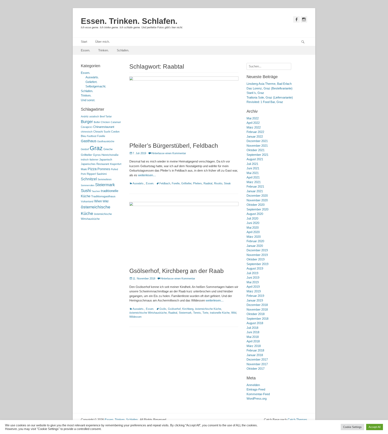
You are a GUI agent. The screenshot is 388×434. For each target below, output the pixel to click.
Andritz (85, 116)
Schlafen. (123, 50)
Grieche (108, 149)
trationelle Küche (220, 312)
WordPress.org (257, 398)
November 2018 (257, 309)
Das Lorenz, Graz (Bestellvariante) (269, 88)
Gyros (97, 154)
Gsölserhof (174, 308)
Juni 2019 (253, 277)
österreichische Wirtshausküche (148, 312)
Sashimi (102, 173)
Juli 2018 (252, 327)
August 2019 (255, 268)
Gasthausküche (105, 141)
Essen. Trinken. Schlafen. (129, 21)
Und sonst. (88, 100)
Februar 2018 (255, 350)
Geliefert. (91, 82)
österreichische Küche (208, 308)
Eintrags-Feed (256, 389)
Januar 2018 (255, 355)
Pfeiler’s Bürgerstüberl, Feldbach (173, 145)
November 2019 (257, 255)
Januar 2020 (255, 245)
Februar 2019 (255, 295)
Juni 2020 (253, 223)
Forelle (176, 183)
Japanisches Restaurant (95, 164)
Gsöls (162, 308)
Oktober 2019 (256, 259)
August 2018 (255, 323)
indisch (85, 159)
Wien (98, 201)
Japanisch (105, 159)
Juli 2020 (252, 218)
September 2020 (257, 209)
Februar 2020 (255, 241)
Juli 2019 (252, 273)
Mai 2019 (253, 282)
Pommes (103, 169)
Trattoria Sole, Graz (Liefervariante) (270, 97)
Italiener (94, 159)
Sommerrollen (87, 185)
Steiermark (185, 312)
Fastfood (91, 136)
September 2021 (257, 154)
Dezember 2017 (257, 359)
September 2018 (257, 318)
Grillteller (186, 183)
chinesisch (87, 131)
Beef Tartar (106, 116)
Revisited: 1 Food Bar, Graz (265, 102)
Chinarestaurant (103, 126)
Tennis (197, 312)
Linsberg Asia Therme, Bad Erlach (269, 83)
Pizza (92, 169)
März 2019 (254, 291)
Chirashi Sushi (101, 131)
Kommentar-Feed (258, 394)
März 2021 (254, 182)
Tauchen (96, 191)
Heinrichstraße (109, 154)
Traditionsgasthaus (103, 196)
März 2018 (254, 346)
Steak (227, 183)
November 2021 (257, 145)
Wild (233, 312)
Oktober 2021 (256, 150)
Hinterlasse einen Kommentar (168, 153)
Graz (96, 148)
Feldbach (164, 183)
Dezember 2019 (257, 250)
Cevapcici (86, 126)
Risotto (218, 183)
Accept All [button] (375, 427)
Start (84, 41)
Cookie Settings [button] (352, 427)
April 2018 (253, 341)
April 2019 (253, 286)
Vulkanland (87, 201)
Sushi (86, 190)
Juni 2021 (253, 168)
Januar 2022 (255, 136)
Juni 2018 (253, 332)
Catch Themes (297, 419)
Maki (84, 169)
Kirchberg (187, 308)
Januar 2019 (255, 300)
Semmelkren (105, 179)
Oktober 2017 (256, 368)
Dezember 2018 (257, 305)
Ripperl (91, 173)
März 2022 (254, 127)
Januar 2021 (255, 191)
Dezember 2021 (257, 141)
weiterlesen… (147, 175)
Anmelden (253, 385)
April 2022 (253, 122)
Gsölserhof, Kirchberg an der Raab (176, 270)
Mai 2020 (253, 227)
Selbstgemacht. (95, 86)
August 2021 (255, 159)
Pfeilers (197, 183)
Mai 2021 (253, 173)
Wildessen (135, 316)
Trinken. (103, 50)
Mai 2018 (253, 336)
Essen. (85, 50)
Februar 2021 (255, 186)
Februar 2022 (255, 132)
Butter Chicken (102, 122)
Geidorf (85, 149)
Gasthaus (88, 141)
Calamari (116, 122)
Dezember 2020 (257, 195)
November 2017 (257, 364)
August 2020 (255, 213)
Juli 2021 (252, 164)
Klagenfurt (115, 164)
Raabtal (207, 183)
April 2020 (253, 232)
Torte (205, 312)
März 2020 (254, 236)
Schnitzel (89, 179)
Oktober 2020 (256, 204)
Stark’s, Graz (255, 92)
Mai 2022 (253, 118)
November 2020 (257, 200)
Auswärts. (138, 183)
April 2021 (253, 177)
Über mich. (102, 41)
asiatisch (94, 116)
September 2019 (257, 264)
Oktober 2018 (256, 314)
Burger (87, 121)
